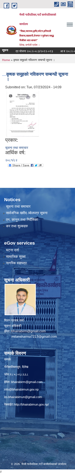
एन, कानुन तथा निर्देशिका (22, 220)
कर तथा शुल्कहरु (17, 226)
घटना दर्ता (12, 250)
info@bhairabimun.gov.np (21, 389)
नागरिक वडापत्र (16, 263)
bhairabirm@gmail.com (28, 331)
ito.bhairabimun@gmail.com (23, 397)
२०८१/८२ (11, 160)
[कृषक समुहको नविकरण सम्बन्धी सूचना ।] (22, 113)
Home (6, 60)
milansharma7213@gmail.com (34, 336)
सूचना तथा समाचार (16, 147)
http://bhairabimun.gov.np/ (31, 404)
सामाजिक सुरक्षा (16, 257)
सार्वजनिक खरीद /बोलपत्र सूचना (27, 213)
